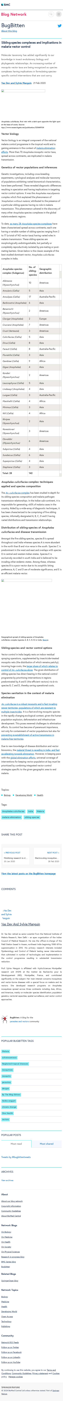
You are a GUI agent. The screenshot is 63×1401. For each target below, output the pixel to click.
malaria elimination (11, 817)
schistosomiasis (9, 1058)
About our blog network (12, 1201)
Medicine (5, 1302)
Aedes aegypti (9, 1101)
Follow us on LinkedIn (10, 1357)
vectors (5, 1119)
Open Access (7, 1317)
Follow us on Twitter (10, 1347)
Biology (7, 795)
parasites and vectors (19, 1022)
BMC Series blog (8, 1262)
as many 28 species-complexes (31, 224)
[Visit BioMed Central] (5, 5)
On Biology (6, 1232)
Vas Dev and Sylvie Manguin (20, 924)
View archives (7, 1180)
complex (18, 493)
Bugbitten (5, 1267)
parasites (6, 1082)
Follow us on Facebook (11, 1352)
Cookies (55, 1374)
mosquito (6, 1076)
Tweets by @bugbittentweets (16, 1157)
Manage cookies (15, 1377)
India (30, 811)
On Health (5, 1242)
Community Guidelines (11, 1211)
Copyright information (11, 1206)
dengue (5, 1089)
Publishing (5, 1327)
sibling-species (32, 817)
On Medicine (6, 1237)
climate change (9, 1107)
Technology (6, 1322)
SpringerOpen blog (9, 1281)
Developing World (24, 795)
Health (40, 795)
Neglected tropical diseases (15, 1064)
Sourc (45, 640)
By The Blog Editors (11, 1095)
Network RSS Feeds (10, 1343)
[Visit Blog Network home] (14, 15)
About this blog (9, 31)
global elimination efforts (22, 758)
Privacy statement (40, 1374)
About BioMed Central (11, 1216)
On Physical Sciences (10, 1252)
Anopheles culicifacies (13, 811)
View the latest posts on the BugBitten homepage (28, 874)
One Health (7, 1113)
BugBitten (13, 25)
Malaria (40, 811)
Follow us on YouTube (10, 1362)
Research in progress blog (12, 1257)
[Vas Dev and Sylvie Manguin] (7, 920)
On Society (6, 1247)
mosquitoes (7, 1070)
